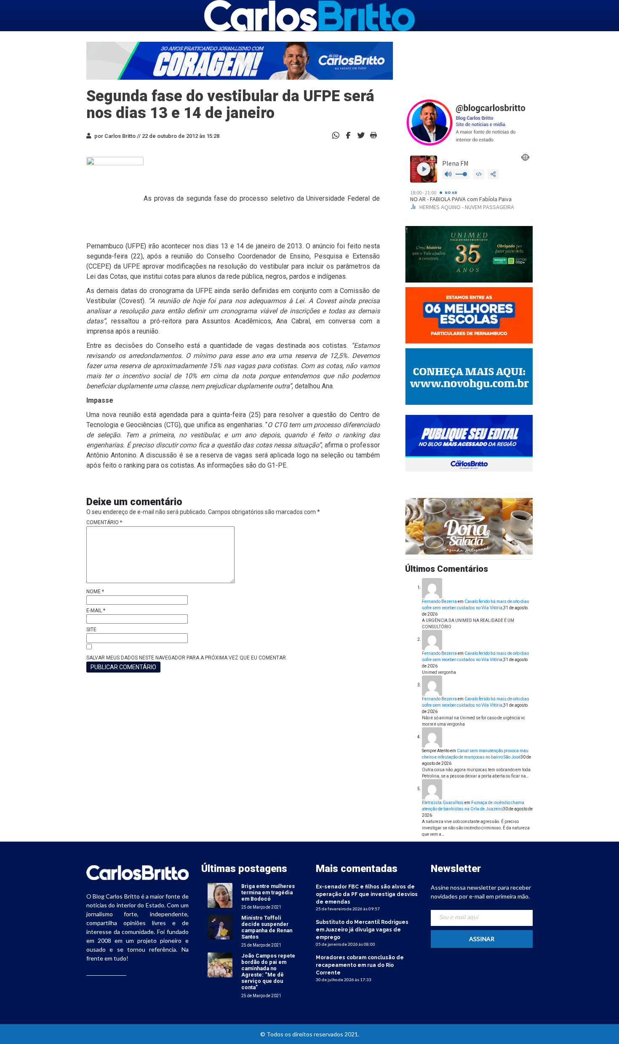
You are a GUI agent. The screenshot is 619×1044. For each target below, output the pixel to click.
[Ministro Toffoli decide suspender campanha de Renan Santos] (220, 927)
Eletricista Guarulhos (443, 802)
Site (91, 629)
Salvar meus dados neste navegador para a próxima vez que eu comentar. (186, 658)
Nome (95, 592)
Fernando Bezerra (439, 601)
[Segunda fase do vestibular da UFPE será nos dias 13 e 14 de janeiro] (348, 135)
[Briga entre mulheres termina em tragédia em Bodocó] (220, 895)
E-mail (95, 610)
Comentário (104, 522)
